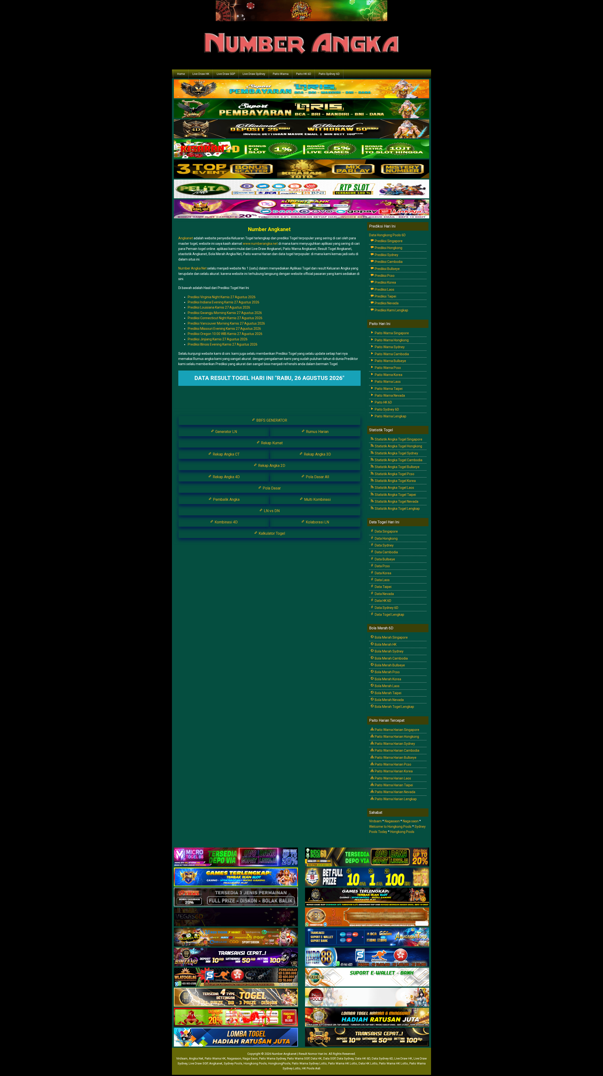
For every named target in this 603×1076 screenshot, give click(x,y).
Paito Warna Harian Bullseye (395, 757)
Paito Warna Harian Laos (392, 778)
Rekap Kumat (271, 443)
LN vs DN (271, 511)
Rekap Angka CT (226, 454)
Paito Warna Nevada (389, 395)
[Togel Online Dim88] (301, 109)
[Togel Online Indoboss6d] (367, 857)
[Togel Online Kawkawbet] (236, 897)
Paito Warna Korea (388, 375)
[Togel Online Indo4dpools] (236, 1037)
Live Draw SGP (226, 74)
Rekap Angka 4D (226, 477)
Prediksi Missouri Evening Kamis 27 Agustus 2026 (224, 328)
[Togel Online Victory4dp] (236, 877)
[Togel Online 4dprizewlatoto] (236, 997)
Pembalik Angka (226, 499)
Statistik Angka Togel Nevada (396, 501)
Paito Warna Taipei (388, 389)
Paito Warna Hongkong (391, 340)
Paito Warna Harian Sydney (394, 744)
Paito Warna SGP (298, 1058)
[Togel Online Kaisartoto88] (236, 1017)
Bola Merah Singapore (391, 637)
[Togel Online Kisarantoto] (301, 169)
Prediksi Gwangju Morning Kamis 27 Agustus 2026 (225, 313)
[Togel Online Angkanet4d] (367, 977)
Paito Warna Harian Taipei (393, 785)
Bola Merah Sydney (388, 651)
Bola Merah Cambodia (391, 658)
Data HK (316, 1058)
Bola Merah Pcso (387, 672)
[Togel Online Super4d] (301, 129)
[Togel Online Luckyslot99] (367, 877)
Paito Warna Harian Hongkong (396, 736)
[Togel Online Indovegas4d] (367, 1037)
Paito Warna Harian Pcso (392, 764)
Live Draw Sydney (254, 74)
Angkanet (185, 238)
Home (181, 74)
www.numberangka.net (260, 243)
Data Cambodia (386, 552)
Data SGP (329, 1058)
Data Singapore (386, 531)
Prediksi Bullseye (387, 269)
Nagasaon (392, 821)
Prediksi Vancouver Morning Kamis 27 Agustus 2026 (226, 323)
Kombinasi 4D (226, 522)
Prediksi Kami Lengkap (391, 310)
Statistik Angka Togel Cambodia (398, 460)
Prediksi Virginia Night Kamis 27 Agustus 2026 (222, 297)
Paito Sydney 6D (329, 74)
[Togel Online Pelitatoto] (301, 189)
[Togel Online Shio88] (367, 1017)
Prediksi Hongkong (388, 248)
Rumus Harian (317, 431)
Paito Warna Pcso (387, 368)
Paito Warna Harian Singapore (396, 730)
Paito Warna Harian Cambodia (396, 750)
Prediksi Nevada (386, 303)
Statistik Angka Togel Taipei (395, 495)
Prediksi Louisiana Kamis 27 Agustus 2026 (219, 307)
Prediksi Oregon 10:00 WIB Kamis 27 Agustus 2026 (225, 334)
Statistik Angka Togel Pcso (394, 474)
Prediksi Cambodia (388, 262)
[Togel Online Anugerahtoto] (367, 937)
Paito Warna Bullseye (390, 361)
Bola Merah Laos (386, 686)
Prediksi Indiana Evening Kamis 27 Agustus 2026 (223, 302)
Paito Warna (281, 74)
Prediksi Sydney (386, 255)
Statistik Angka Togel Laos (394, 487)
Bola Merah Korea (387, 679)
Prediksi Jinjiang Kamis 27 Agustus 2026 (218, 339)
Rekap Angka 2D (271, 465)
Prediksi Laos (384, 289)
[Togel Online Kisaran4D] (301, 149)
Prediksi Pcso (384, 275)
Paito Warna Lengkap (390, 416)
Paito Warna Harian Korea (393, 771)
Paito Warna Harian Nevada (394, 792)
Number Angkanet (269, 229)
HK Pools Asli (311, 1068)
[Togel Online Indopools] (367, 997)
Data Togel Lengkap (389, 614)
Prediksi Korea (385, 282)
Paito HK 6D (303, 74)
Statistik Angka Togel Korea (395, 481)
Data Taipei (382, 587)
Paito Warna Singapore (391, 333)
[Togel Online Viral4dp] (301, 209)
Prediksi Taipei (385, 296)
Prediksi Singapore (388, 241)
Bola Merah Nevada (389, 700)
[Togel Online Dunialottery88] (367, 917)
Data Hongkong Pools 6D (387, 235)
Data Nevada (384, 594)
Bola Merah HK (385, 644)
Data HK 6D (382, 601)
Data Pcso (382, 566)
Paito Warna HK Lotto (342, 1063)
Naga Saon (250, 1058)
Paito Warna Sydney (389, 347)
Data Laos (382, 580)
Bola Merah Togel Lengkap (394, 707)
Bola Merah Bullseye (389, 665)
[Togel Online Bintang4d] (236, 957)
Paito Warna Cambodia (391, 354)
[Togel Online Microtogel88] (236, 857)
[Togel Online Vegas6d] (236, 917)
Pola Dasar (271, 488)
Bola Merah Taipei (387, 693)
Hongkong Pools (402, 832)
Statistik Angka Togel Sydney (396, 453)
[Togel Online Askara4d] (236, 937)
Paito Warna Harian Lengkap (395, 799)
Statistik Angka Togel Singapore (398, 439)
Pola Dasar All (317, 477)
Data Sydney (384, 545)
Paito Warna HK (215, 1058)
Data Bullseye (384, 559)
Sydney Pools (233, 1063)
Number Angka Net (192, 268)
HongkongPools (279, 1063)
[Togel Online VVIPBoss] (301, 89)
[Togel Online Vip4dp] (367, 897)
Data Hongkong (386, 538)
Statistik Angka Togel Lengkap (397, 508)
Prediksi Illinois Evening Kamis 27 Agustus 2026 (222, 344)
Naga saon (411, 821)
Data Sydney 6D (386, 608)
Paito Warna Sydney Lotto (309, 1063)
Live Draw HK (200, 74)
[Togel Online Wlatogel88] (236, 977)
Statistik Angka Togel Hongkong (398, 446)
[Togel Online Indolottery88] (367, 957)
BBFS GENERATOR (271, 420)
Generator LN (225, 431)
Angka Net (196, 1058)
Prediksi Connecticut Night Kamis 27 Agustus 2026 (225, 318)
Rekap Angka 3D (317, 454)
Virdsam (375, 821)
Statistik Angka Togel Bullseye (397, 467)
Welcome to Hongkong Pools (390, 826)
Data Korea (382, 573)
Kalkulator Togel (271, 533)
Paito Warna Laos (387, 381)
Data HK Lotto (368, 1063)
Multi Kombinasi (317, 499)
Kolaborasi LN (317, 522)
